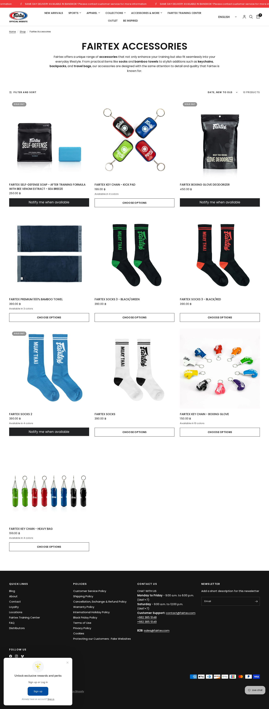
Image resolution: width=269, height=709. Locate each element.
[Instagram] (16, 656)
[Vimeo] (22, 656)
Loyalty (14, 607)
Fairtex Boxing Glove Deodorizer (205, 185)
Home (12, 31)
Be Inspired (130, 20)
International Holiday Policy (91, 612)
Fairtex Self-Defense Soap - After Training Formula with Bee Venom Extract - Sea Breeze (47, 187)
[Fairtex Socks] (135, 369)
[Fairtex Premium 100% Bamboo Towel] (49, 254)
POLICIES (80, 584)
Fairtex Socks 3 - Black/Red (200, 299)
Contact (15, 601)
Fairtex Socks (105, 414)
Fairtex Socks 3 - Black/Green (117, 299)
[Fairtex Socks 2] (49, 369)
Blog (12, 591)
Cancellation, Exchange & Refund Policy (99, 601)
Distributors (17, 628)
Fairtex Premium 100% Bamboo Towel (36, 299)
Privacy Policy (82, 628)
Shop (23, 31)
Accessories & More (145, 13)
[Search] (251, 17)
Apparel (92, 13)
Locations (15, 612)
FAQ (11, 623)
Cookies (78, 633)
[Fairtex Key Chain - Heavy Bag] (49, 483)
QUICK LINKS (18, 584)
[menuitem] (54, 13)
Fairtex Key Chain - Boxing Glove (204, 414)
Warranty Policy (83, 607)
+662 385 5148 (147, 617)
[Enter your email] (256, 601)
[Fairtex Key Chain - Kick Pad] (135, 139)
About (13, 596)
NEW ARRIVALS (53, 13)
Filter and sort (25, 92)
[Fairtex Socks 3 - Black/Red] (220, 254)
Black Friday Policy (85, 617)
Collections (114, 13)
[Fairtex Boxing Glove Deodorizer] (220, 139)
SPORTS (73, 13)
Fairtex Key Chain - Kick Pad (115, 185)
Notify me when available (49, 202)
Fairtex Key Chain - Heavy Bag (31, 529)
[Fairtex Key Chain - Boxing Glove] (220, 369)
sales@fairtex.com (156, 630)
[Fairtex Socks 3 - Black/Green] (135, 254)
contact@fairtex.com (180, 613)
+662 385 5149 (147, 622)
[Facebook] (10, 656)
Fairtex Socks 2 (20, 414)
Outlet (113, 20)
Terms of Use (82, 623)
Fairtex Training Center (184, 13)
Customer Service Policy (89, 591)
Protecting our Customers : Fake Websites (102, 639)
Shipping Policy (83, 596)
